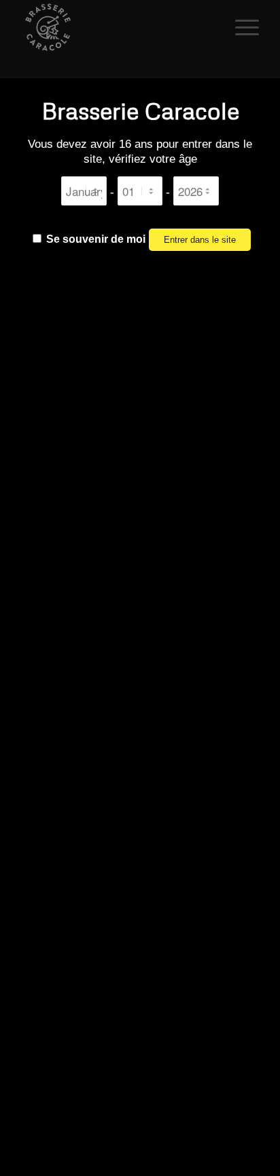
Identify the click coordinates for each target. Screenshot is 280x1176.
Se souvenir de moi (94, 239)
